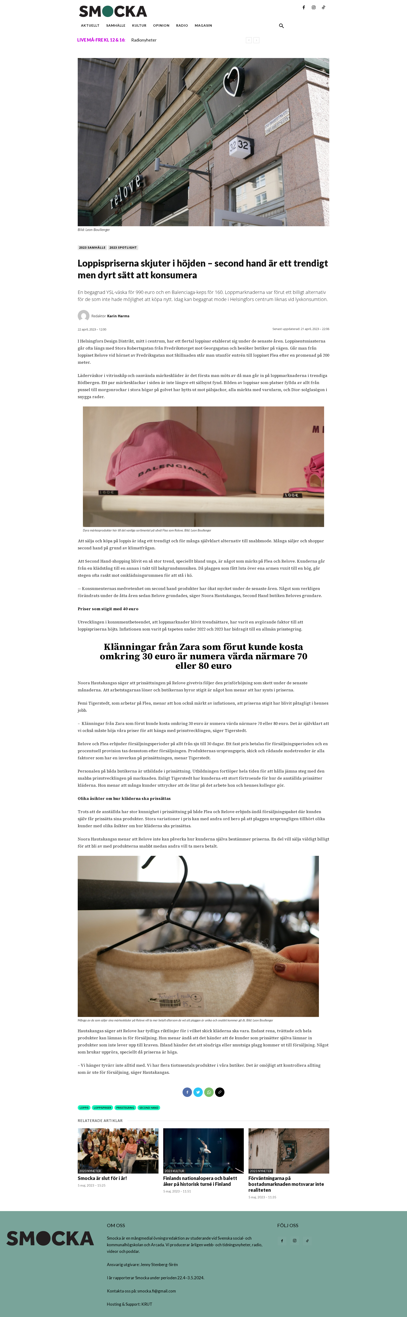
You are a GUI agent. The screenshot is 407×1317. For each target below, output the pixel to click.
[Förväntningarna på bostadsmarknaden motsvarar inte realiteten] (288, 1151)
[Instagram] (313, 8)
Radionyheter (144, 39)
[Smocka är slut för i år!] (118, 1151)
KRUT (146, 1304)
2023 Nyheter (90, 1171)
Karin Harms (118, 316)
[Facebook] (303, 8)
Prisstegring (125, 1107)
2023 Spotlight (123, 247)
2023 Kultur (174, 1171)
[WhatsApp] (209, 1092)
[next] (256, 40)
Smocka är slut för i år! (102, 1178)
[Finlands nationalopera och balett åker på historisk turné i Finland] (203, 1151)
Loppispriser (102, 1107)
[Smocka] (160, 11)
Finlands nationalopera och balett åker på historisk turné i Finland (200, 1181)
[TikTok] (323, 8)
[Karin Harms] (84, 316)
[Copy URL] (219, 1092)
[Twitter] (198, 1092)
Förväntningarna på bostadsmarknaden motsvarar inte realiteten (286, 1184)
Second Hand (148, 1107)
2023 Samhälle (92, 247)
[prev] (249, 40)
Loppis (84, 1107)
